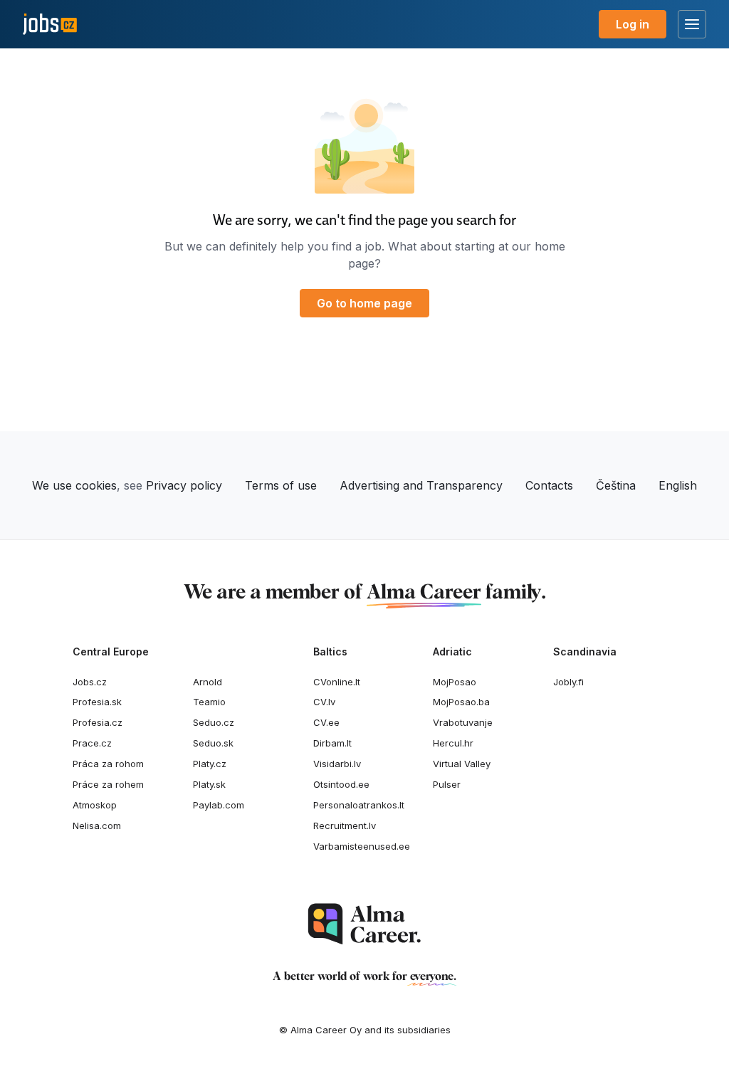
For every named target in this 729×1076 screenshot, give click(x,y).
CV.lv (324, 701)
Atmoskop (95, 805)
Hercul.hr (453, 743)
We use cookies (74, 485)
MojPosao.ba (461, 701)
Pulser (447, 784)
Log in (632, 24)
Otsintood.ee (341, 784)
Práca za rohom (108, 763)
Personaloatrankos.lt (358, 805)
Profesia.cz (97, 722)
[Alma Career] (364, 924)
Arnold (207, 681)
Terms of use (281, 485)
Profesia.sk (97, 701)
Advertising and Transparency (421, 485)
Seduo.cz (213, 722)
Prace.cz (92, 743)
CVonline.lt (336, 681)
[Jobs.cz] (50, 25)
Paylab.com (218, 805)
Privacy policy (184, 485)
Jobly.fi (568, 681)
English (678, 485)
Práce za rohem (108, 784)
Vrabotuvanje (463, 722)
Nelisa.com (97, 825)
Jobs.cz (90, 681)
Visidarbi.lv (337, 763)
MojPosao (454, 681)
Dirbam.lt (332, 743)
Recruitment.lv (344, 825)
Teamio (209, 701)
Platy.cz (209, 763)
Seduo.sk (213, 743)
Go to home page (364, 303)
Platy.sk (209, 784)
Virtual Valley (462, 763)
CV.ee (326, 722)
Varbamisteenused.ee (361, 846)
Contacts (549, 485)
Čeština (616, 485)
